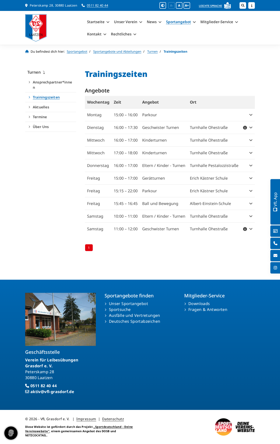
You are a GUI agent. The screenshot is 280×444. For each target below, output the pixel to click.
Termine (40, 116)
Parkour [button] (149, 114)
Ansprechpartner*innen (52, 85)
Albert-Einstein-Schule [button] (210, 203)
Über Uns (41, 126)
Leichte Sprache (210, 6)
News (152, 21)
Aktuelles (41, 107)
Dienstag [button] (95, 127)
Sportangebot (178, 21)
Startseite (96, 21)
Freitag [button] (93, 178)
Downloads (199, 303)
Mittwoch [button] (96, 140)
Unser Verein (125, 21)
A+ (187, 5)
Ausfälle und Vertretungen (134, 315)
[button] (214, 115)
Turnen (152, 51)
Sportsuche (120, 309)
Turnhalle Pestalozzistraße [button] (214, 165)
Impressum (86, 418)
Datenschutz (113, 418)
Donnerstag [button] (98, 165)
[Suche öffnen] (243, 5)
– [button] (126, 114)
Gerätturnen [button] (153, 178)
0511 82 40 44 (97, 5)
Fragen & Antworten (207, 309)
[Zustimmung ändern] (11, 433)
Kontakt (94, 33)
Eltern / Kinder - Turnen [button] (163, 165)
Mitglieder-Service (216, 21)
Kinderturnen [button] (154, 140)
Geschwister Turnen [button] (160, 127)
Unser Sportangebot (128, 303)
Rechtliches (121, 33)
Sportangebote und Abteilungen (117, 51)
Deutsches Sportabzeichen (134, 321)
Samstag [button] (95, 216)
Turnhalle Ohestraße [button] (209, 127)
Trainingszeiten (46, 97)
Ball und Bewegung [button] (160, 203)
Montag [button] (94, 114)
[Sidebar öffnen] (251, 5)
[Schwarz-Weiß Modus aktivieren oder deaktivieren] (162, 5)
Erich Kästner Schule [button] (209, 178)
